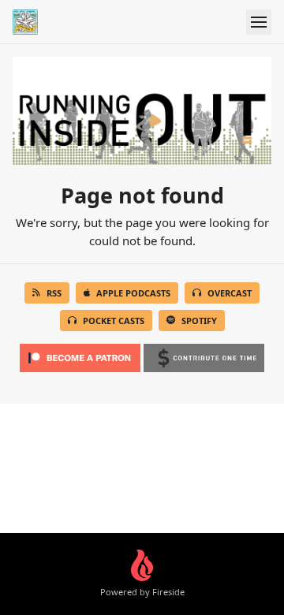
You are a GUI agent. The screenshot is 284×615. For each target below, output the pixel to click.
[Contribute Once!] (204, 353)
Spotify (199, 320)
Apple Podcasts (133, 293)
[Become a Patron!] (80, 353)
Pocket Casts (113, 320)
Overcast (229, 293)
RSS (54, 293)
